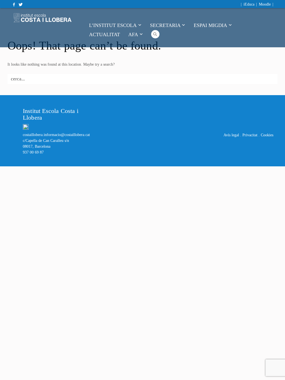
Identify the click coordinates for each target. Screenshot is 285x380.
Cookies (267, 135)
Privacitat (249, 135)
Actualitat (104, 34)
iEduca (249, 4)
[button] (155, 33)
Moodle (265, 4)
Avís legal (231, 135)
